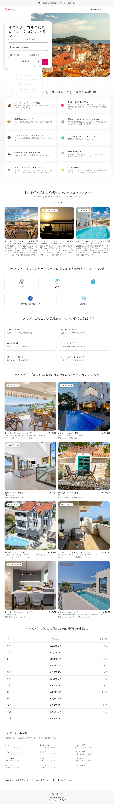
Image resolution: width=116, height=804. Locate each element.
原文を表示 (72, 3)
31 (16, 94)
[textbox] (18, 55)
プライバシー (53, 800)
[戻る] (53, 202)
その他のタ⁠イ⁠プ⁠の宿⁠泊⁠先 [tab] (26, 738)
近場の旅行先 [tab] (9, 738)
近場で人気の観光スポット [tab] (48, 738)
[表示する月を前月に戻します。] (12, 61)
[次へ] (61, 202)
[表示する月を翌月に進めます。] (38, 61)
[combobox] (28, 47)
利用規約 (63, 800)
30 (12, 94)
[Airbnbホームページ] (10, 9)
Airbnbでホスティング (99, 9)
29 (38, 89)
